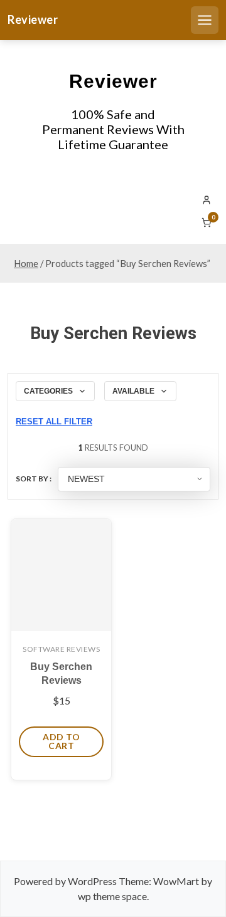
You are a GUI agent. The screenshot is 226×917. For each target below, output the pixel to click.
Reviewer (33, 19)
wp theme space (112, 896)
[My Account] (206, 200)
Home (26, 263)
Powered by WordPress (65, 881)
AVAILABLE (133, 391)
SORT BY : (33, 478)
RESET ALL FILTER (54, 421)
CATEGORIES (48, 391)
